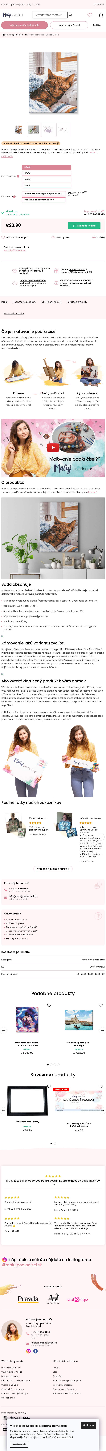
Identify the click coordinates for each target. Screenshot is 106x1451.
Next (101, 837)
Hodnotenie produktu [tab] (24, 302)
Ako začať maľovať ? (16, 919)
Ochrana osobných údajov (14, 1393)
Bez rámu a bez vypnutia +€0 (39, 199)
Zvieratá (92, 152)
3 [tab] (55, 1064)
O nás (4, 4)
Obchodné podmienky (12, 1389)
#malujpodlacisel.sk (22, 1265)
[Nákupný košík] (99, 15)
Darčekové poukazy (11, 1367)
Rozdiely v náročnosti (16, 938)
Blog (29, 4)
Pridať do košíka (86, 225)
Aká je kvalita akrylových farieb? (21, 931)
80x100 (27, 185)
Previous (3, 1030)
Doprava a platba (17, 4)
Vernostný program (62, 1385)
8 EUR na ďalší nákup (11, 1372)
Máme (33, 280)
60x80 (27, 179)
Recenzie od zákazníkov (65, 1389)
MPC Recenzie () (51, 302)
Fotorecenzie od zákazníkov (67, 1393)
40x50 (27, 173)
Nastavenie (19, 1444)
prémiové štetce (77, 269)
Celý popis (7, 156)
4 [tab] (58, 1064)
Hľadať (70, 14)
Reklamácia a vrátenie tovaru (16, 1380)
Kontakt (36, 4)
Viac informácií (65, 1437)
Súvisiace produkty (77, 302)
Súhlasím (88, 1425)
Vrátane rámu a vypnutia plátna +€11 (43, 193)
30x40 (27, 167)
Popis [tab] (4, 302)
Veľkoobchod (8, 1398)
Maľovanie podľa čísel (93, 959)
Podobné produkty (14, 313)
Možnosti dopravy (15, 923)
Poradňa (57, 1376)
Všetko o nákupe (9, 1385)
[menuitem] (24, 25)
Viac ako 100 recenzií (15, 250)
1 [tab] (47, 1064)
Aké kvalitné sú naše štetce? (20, 934)
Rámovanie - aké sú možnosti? (21, 927)
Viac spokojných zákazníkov (53, 868)
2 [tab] (51, 1064)
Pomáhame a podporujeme (67, 1380)
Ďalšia (97, 25)
